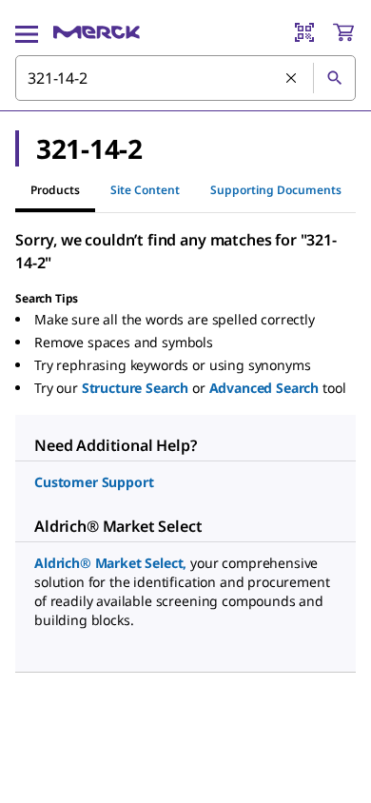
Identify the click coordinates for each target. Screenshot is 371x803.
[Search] (334, 78)
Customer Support (93, 482)
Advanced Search (264, 388)
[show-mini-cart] (343, 32)
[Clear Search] (292, 79)
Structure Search (135, 388)
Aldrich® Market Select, (110, 563)
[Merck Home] (96, 32)
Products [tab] (55, 190)
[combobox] (185, 78)
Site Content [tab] (145, 190)
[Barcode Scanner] (304, 32)
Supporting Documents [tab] (276, 190)
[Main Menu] (26, 32)
